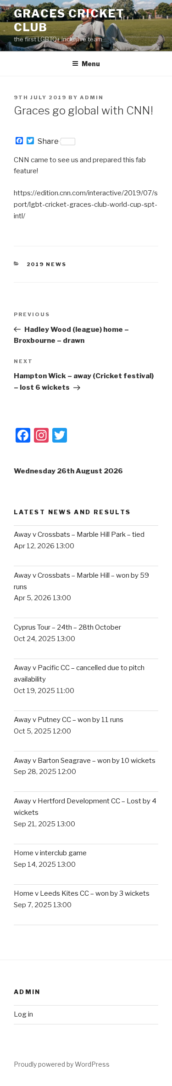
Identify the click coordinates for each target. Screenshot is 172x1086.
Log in (23, 1014)
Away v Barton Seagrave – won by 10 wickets (84, 760)
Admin (92, 97)
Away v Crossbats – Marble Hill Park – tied (79, 534)
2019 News (47, 264)
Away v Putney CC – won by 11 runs (68, 720)
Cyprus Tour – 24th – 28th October (67, 627)
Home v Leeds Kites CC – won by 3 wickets (82, 893)
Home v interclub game (50, 853)
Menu (91, 64)
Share (48, 141)
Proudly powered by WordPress (62, 1064)
